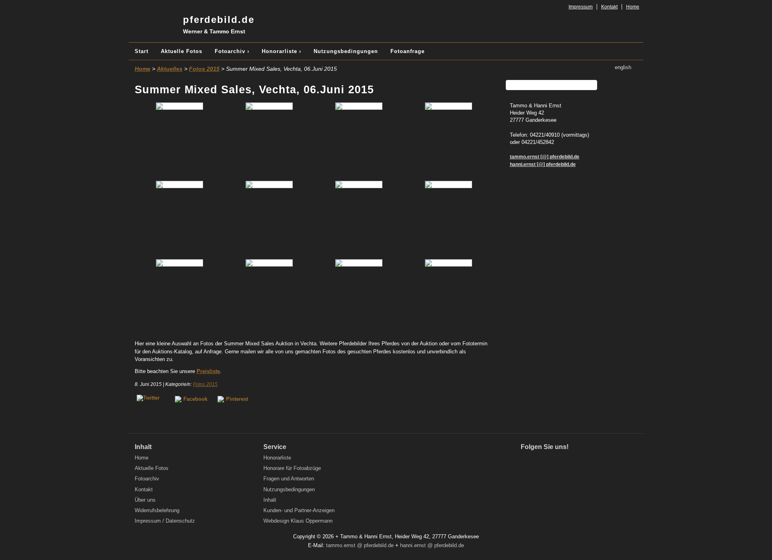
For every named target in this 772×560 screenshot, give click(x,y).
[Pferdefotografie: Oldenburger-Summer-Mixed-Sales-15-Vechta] (448, 296)
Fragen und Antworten (288, 479)
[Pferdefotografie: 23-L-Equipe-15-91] (179, 218)
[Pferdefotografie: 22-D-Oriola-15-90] (359, 140)
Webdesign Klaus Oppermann (298, 521)
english (623, 67)
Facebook (195, 399)
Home (632, 7)
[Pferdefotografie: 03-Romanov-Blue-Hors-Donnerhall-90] (269, 140)
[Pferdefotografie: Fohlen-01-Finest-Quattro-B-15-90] (448, 218)
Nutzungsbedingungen (346, 51)
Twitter (544, 461)
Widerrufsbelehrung (157, 510)
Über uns (145, 500)
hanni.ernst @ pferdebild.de (432, 545)
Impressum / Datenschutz (165, 521)
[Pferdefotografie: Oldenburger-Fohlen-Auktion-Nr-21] (359, 296)
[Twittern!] (151, 399)
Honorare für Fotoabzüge (292, 468)
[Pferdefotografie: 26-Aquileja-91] (359, 218)
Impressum (581, 7)
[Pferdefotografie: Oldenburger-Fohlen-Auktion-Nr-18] (179, 296)
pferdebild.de (219, 24)
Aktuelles (170, 69)
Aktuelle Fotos (181, 51)
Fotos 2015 (204, 69)
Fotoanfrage (407, 51)
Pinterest (237, 399)
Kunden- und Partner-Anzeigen (299, 510)
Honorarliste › (281, 51)
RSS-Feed (577, 461)
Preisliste (208, 371)
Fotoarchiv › (232, 51)
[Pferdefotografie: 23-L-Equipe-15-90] (448, 140)
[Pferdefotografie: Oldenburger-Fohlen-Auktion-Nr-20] (269, 296)
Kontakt (609, 7)
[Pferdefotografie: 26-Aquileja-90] (269, 218)
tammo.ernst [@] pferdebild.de (544, 156)
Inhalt (269, 500)
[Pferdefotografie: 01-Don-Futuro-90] (179, 140)
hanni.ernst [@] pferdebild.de (543, 164)
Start (141, 51)
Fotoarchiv (147, 479)
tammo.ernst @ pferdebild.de (360, 545)
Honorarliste (277, 458)
